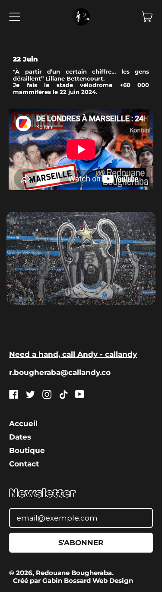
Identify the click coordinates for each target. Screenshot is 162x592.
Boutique (27, 450)
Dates (20, 437)
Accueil (23, 423)
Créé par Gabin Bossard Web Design (73, 580)
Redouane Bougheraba (74, 573)
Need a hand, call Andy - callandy (73, 354)
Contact (24, 463)
